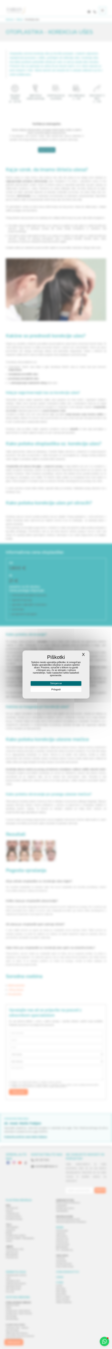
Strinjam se (56, 683)
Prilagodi (56, 689)
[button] (104, 1341)
